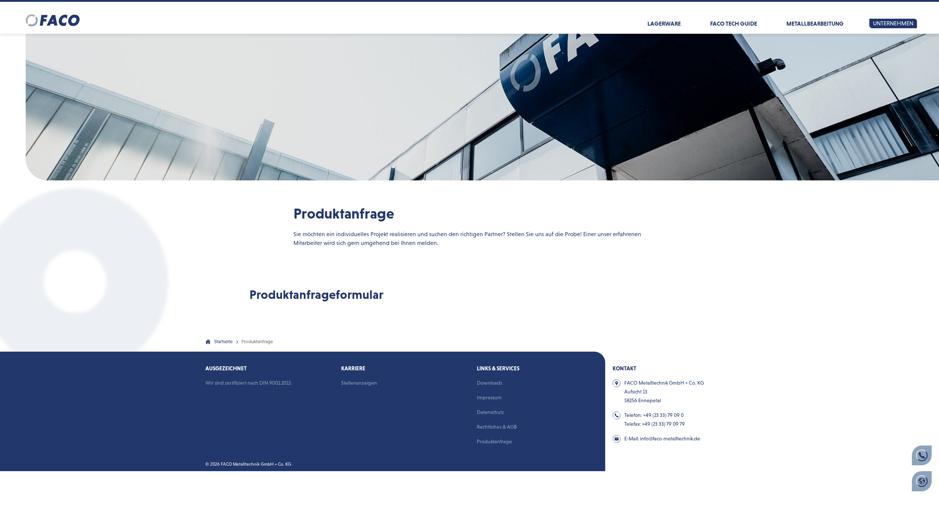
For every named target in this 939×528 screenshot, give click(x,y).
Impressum (489, 397)
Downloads (489, 383)
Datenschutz (490, 412)
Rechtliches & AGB (497, 427)
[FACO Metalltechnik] (53, 17)
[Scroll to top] (575, 353)
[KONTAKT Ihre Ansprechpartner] (922, 455)
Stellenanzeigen (359, 383)
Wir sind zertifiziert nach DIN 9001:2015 (248, 383)
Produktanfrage (494, 441)
